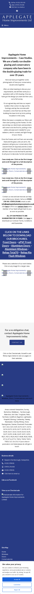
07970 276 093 (10, 467)
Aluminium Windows (16, 249)
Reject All (17, 590)
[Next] (29, 171)
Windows (5, 554)
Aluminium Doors (21, 245)
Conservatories (7, 559)
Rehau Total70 (10, 252)
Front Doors (9, 242)
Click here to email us (18, 7)
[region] (17, 577)
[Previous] (5, 171)
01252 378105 (9, 463)
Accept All (17, 579)
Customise (17, 585)
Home (4, 552)
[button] (5, 25)
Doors (4, 557)
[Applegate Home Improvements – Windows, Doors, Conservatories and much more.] (17, 171)
